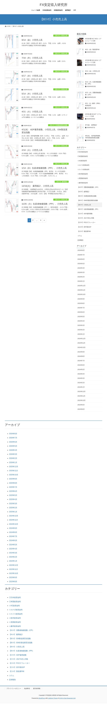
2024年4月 (81, 374)
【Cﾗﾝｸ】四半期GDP (84, 227)
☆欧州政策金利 (83, 174)
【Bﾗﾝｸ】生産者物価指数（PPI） (88, 209)
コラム (80, 236)
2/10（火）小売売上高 (32, 150)
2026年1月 (81, 281)
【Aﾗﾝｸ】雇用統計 (61, 181)
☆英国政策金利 (83, 178)
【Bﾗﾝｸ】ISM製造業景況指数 (58, 125)
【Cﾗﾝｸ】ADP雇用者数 (85, 213)
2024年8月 (81, 356)
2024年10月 (81, 347)
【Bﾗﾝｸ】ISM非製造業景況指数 (88, 200)
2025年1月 (81, 334)
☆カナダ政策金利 (83, 165)
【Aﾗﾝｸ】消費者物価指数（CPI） (88, 187)
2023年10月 (81, 400)
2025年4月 (81, 321)
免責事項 (27, 688)
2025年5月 (81, 316)
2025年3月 (81, 325)
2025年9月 (81, 299)
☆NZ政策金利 (82, 161)
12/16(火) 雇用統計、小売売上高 (37, 186)
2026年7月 (81, 255)
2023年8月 (81, 409)
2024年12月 (81, 338)
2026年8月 (81, 250)
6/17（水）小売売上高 (32, 76)
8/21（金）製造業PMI (92, 49)
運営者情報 (36, 688)
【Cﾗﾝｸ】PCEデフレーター (86, 222)
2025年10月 (81, 294)
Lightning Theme (53, 698)
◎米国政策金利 (83, 156)
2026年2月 (81, 277)
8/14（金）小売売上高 (32, 40)
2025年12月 (81, 285)
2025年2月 (81, 330)
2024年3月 (81, 378)
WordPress (42, 698)
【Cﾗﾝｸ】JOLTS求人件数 (86, 218)
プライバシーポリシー (13, 688)
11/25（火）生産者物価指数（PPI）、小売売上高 (45, 204)
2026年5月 (81, 263)
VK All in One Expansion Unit (67, 698)
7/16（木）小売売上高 (32, 58)
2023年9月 (81, 405)
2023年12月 (81, 391)
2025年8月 (81, 303)
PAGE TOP (102, 681)
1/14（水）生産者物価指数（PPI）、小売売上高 (44, 168)
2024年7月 (81, 360)
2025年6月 (81, 312)
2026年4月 (81, 268)
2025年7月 (81, 308)
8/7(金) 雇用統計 (91, 125)
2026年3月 (81, 272)
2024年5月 (81, 369)
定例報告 (80, 240)
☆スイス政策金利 (83, 169)
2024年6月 (81, 365)
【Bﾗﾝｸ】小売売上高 (61, 35)
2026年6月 (81, 259)
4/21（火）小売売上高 (32, 111)
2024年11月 (81, 343)
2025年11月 (81, 290)
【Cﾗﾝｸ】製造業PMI (84, 231)
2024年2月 (81, 382)
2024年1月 (81, 387)
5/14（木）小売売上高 (32, 94)
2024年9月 (81, 352)
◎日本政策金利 (83, 152)
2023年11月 (81, 396)
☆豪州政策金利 (83, 183)
